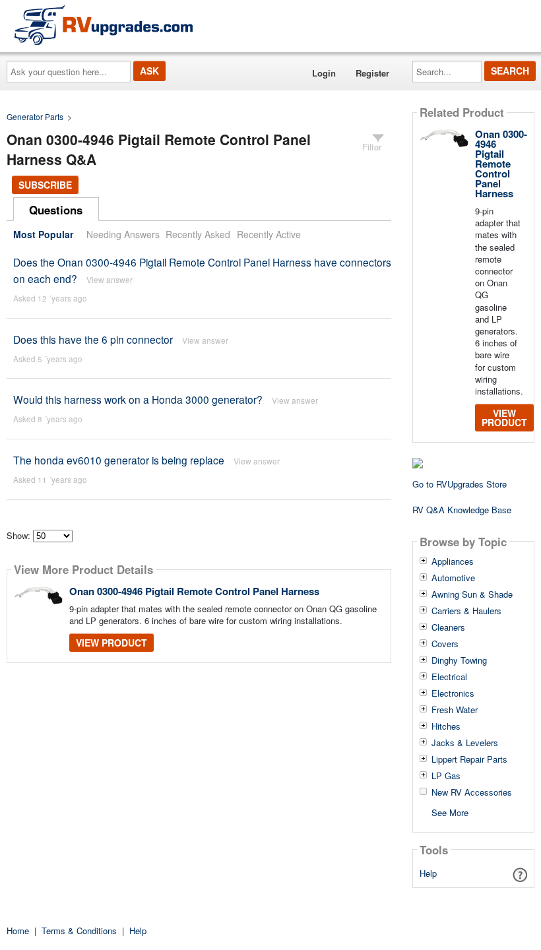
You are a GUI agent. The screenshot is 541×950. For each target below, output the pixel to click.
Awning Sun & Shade (472, 594)
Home (18, 930)
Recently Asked (198, 234)
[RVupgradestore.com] (104, 24)
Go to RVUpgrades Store (459, 484)
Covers (445, 644)
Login (324, 73)
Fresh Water (454, 709)
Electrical (449, 676)
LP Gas (446, 775)
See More (449, 811)
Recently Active (269, 234)
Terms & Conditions (79, 930)
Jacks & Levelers (464, 742)
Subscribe (45, 184)
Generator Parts (35, 116)
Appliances (452, 561)
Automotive (453, 578)
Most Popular (43, 234)
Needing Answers (123, 234)
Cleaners (448, 627)
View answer (109, 279)
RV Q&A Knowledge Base (461, 509)
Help (428, 873)
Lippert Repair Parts (469, 759)
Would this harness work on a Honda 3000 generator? (138, 399)
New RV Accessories (471, 792)
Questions (55, 210)
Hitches (446, 726)
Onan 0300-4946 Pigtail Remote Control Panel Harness (194, 591)
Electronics (452, 693)
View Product (111, 642)
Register (372, 73)
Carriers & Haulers (466, 611)
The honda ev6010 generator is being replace (118, 460)
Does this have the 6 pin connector (93, 339)
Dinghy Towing (459, 660)
